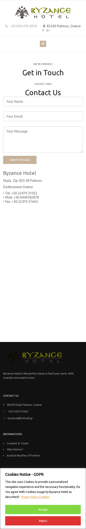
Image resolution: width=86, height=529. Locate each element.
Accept (43, 509)
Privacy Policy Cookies (35, 497)
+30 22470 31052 (17, 411)
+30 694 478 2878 (23, 26)
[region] (43, 498)
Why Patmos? (15, 449)
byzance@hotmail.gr (20, 418)
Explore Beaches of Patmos (23, 455)
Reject (43, 521)
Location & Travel (17, 443)
